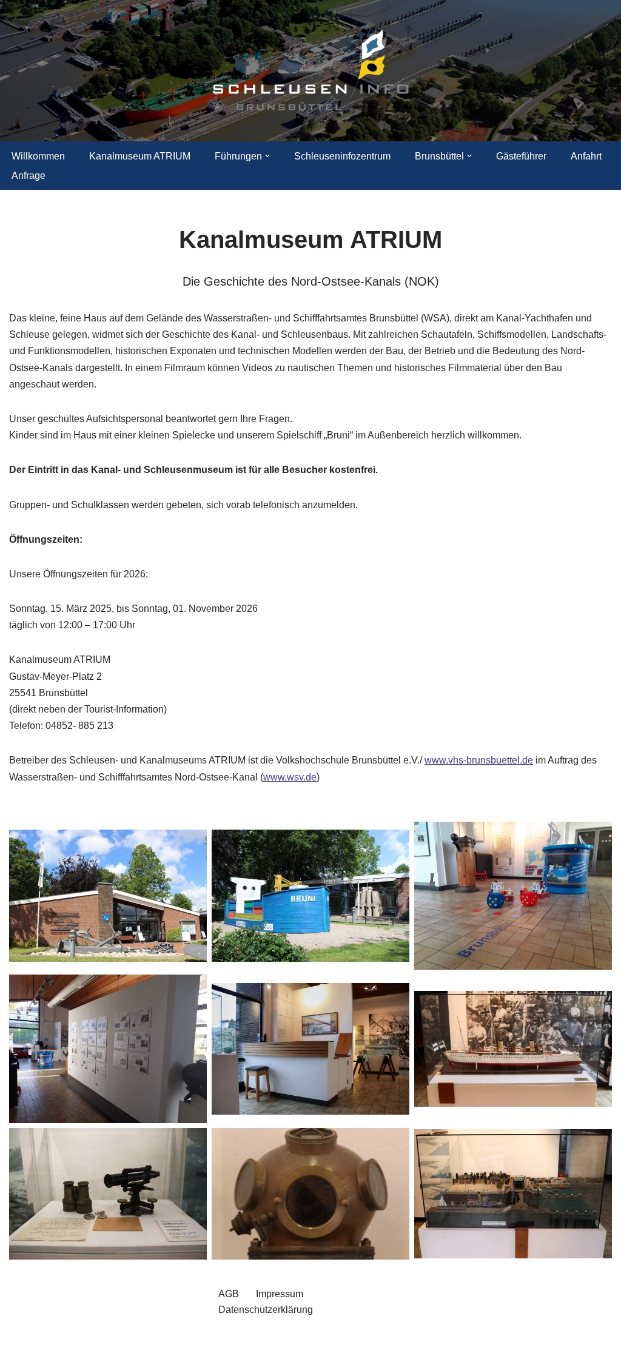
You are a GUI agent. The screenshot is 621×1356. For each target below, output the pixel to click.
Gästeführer (521, 156)
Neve (20, 1340)
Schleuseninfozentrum (342, 156)
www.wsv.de (290, 777)
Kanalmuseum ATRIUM (139, 156)
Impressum (279, 1294)
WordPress (131, 1340)
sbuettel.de (509, 760)
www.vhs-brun (455, 760)
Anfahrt (586, 156)
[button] (267, 155)
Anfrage (28, 175)
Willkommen (38, 156)
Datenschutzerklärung (265, 1309)
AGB (228, 1294)
